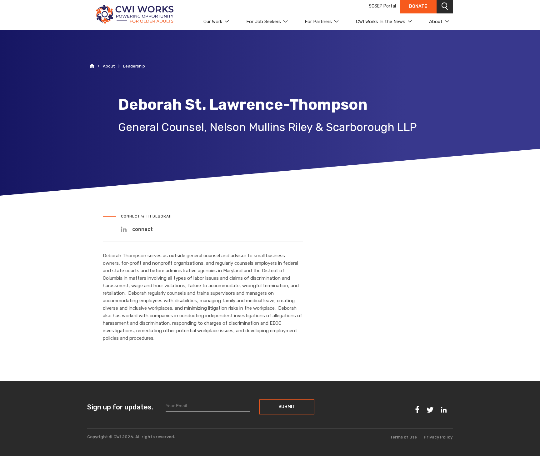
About (435, 21)
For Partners (318, 21)
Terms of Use (403, 437)
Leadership (134, 66)
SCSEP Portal (382, 6)
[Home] (92, 66)
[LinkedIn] (444, 410)
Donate (418, 6)
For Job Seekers (263, 21)
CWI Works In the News (380, 21)
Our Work (212, 21)
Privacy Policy (438, 437)
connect (142, 229)
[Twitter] (430, 410)
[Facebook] (417, 409)
